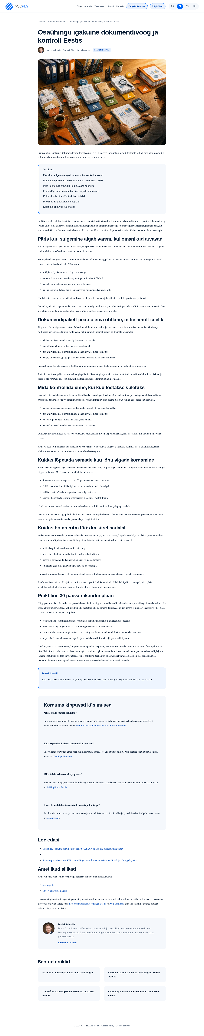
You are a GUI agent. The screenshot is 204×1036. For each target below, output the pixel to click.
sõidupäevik (53, 818)
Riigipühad (157, 6)
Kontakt (120, 6)
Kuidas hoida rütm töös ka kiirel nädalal (64, 196)
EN (172, 6)
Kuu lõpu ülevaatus (62, 756)
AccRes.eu (94, 1025)
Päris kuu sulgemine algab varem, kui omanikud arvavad (73, 175)
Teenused (100, 6)
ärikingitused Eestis (57, 787)
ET (180, 6)
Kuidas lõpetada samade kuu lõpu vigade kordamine (71, 191)
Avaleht (41, 21)
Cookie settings (123, 1025)
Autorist (88, 6)
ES (187, 6)
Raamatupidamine (56, 21)
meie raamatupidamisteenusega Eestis (87, 903)
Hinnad (110, 6)
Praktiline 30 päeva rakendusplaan (61, 201)
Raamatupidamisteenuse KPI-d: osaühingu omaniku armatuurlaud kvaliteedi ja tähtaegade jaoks (90, 860)
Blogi (79, 6)
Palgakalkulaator (136, 6)
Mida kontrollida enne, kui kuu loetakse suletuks (68, 186)
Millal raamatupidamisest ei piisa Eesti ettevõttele (101, 725)
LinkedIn (63, 942)
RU (194, 6)
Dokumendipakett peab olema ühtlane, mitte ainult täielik (73, 180)
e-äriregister (49, 885)
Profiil (73, 942)
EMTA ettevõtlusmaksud (55, 890)
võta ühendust (117, 903)
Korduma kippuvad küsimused (59, 207)
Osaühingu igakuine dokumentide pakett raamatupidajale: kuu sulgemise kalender (83, 848)
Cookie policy (107, 1025)
